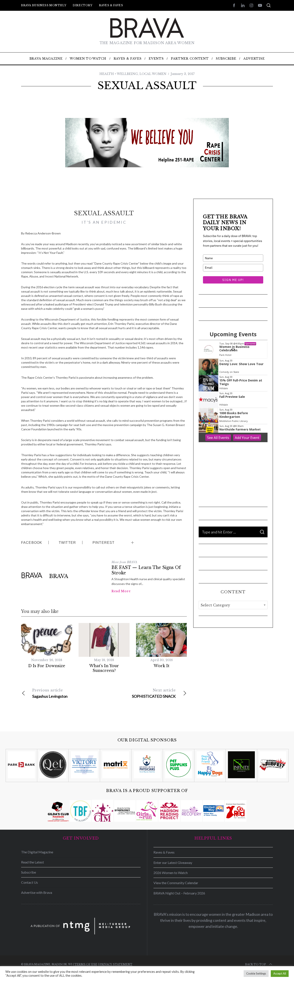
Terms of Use (85, 964)
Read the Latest (32, 862)
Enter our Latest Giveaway (172, 862)
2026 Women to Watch (170, 873)
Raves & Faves (111, 5)
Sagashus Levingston (50, 693)
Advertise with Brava (36, 892)
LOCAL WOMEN (152, 74)
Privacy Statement (115, 964)
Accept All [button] (279, 973)
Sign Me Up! (233, 280)
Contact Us (29, 882)
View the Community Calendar (175, 883)
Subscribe (28, 872)
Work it (161, 665)
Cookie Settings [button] (256, 973)
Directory (82, 5)
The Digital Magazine (37, 852)
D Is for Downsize (46, 665)
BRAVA (58, 576)
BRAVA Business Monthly (43, 5)
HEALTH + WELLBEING (118, 74)
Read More (120, 591)
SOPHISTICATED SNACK (154, 693)
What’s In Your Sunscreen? (104, 668)
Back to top (255, 964)
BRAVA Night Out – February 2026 (179, 893)
